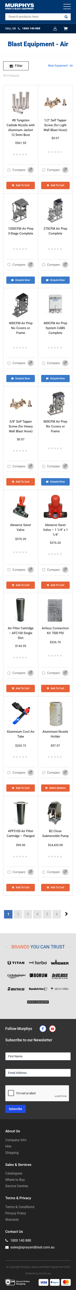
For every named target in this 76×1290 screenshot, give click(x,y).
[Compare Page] (30, 170)
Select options (57, 788)
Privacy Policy (15, 1213)
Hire (8, 1146)
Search (66, 16)
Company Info (15, 1140)
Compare (18, 170)
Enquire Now (22, 280)
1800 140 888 (20, 1240)
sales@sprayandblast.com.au (32, 1247)
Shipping (12, 1153)
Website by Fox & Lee (38, 1273)
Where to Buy (15, 1180)
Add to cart (22, 185)
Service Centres (16, 1186)
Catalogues (13, 1173)
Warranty (12, 1220)
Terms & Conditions (19, 1207)
